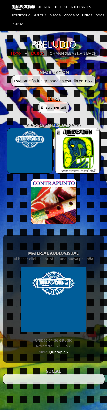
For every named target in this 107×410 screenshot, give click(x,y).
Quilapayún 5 (58, 352)
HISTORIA (60, 7)
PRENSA (17, 23)
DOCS (100, 15)
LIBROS (87, 15)
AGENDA (44, 7)
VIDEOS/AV (71, 15)
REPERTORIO (21, 15)
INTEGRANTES (81, 7)
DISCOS (55, 15)
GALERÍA (40, 15)
